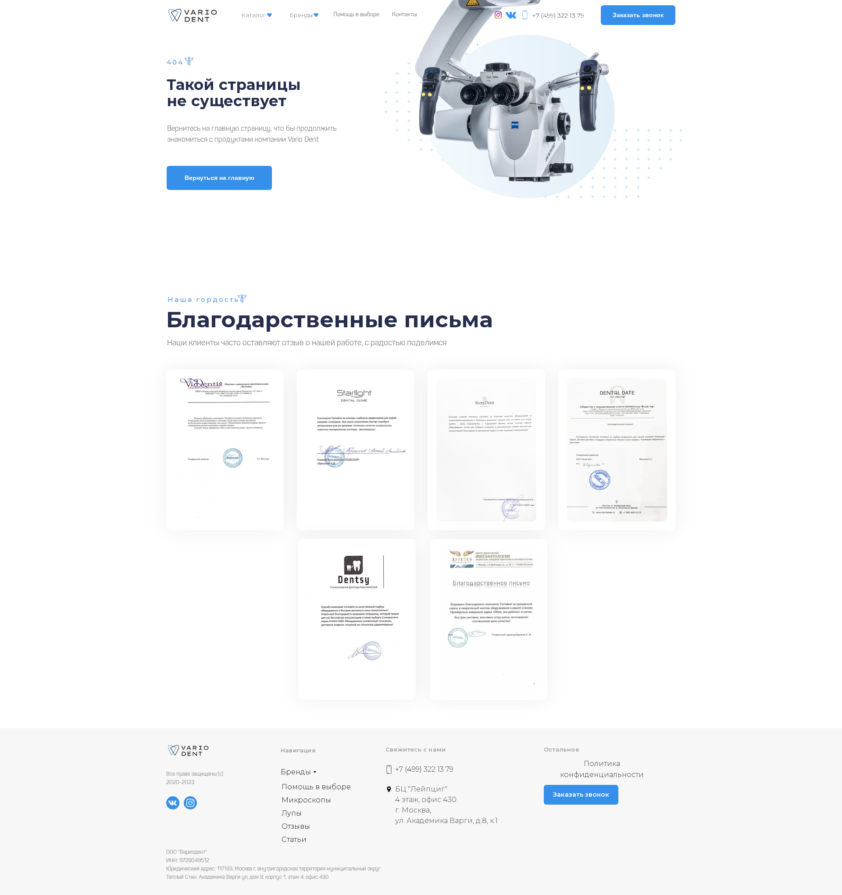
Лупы (292, 813)
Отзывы (296, 826)
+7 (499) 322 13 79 (558, 15)
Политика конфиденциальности (602, 769)
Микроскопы (306, 800)
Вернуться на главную (219, 177)
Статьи (294, 839)
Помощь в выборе (356, 15)
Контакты (404, 15)
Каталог (253, 14)
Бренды (301, 14)
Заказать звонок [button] (638, 14)
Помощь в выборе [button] (316, 787)
